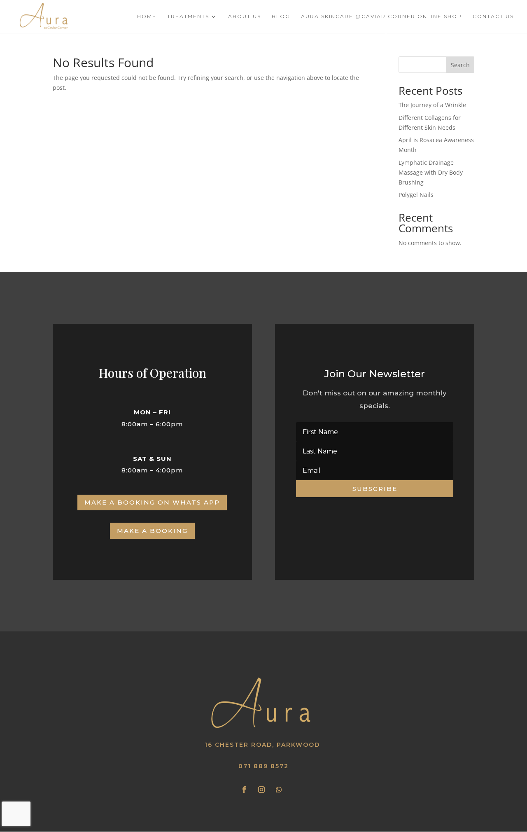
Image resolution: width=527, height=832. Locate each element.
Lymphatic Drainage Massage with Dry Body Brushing (431, 172)
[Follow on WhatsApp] (278, 789)
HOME (146, 16)
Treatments (188, 16)
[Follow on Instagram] (261, 789)
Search (460, 65)
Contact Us (493, 16)
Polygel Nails (416, 195)
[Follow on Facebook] (244, 789)
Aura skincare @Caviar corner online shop (381, 16)
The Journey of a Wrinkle (432, 105)
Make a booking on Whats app (152, 502)
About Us (244, 16)
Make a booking (152, 531)
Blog (281, 16)
